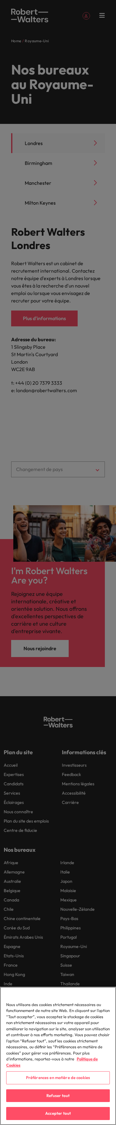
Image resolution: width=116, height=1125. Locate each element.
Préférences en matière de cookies (58, 1077)
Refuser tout (58, 1095)
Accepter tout (58, 1113)
